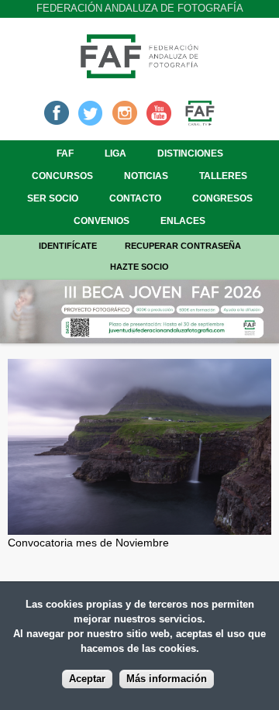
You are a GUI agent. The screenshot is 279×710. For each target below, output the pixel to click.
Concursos (62, 176)
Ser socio (52, 198)
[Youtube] (158, 111)
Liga (115, 153)
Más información (166, 679)
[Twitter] (90, 111)
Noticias (146, 176)
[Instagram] (124, 111)
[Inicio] (140, 73)
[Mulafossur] (139, 526)
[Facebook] (56, 111)
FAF (65, 153)
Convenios (101, 220)
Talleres (223, 176)
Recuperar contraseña (183, 245)
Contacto (135, 198)
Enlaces (182, 220)
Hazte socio (139, 266)
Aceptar (87, 679)
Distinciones (190, 153)
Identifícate (68, 245)
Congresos (222, 198)
